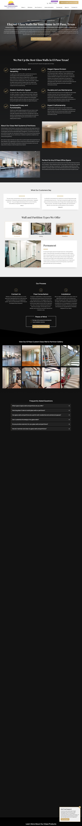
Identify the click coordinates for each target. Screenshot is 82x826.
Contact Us (74, 7)
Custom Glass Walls (51, 20)
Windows (30, 7)
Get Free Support (65, 819)
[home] (11, 5)
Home (28, 20)
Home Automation (49, 7)
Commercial (59, 7)
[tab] (17, 229)
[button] (23, 7)
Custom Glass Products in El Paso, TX (38, 20)
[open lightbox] (11, 355)
